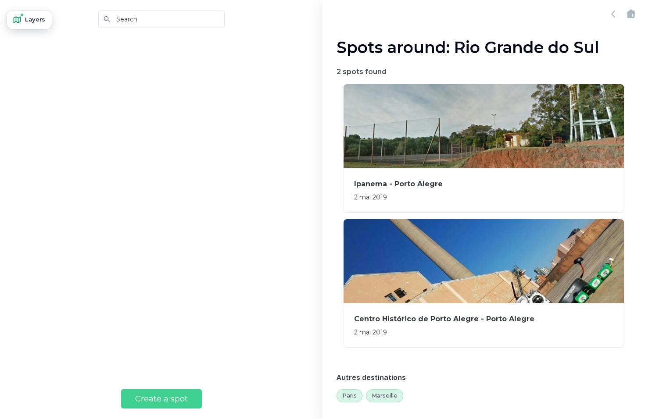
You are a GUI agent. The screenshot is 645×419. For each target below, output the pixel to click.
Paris (349, 395)
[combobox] (161, 19)
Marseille (385, 395)
